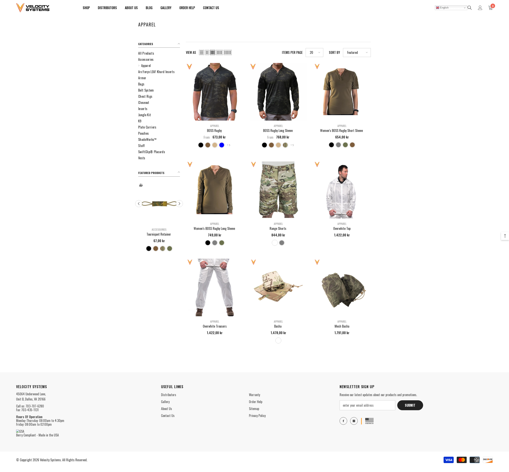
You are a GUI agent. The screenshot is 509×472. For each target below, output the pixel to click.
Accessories (159, 229)
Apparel (214, 126)
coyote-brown (156, 248)
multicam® (275, 243)
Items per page (292, 52)
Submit (410, 405)
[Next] (179, 203)
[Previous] (138, 203)
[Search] (469, 7)
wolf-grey (338, 145)
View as (191, 52)
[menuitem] (159, 53)
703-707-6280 (35, 406)
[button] (201, 52)
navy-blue (222, 145)
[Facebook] (343, 421)
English (444, 7)
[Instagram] (354, 421)
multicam (163, 248)
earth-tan (215, 145)
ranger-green (170, 248)
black (149, 248)
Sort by (334, 52)
